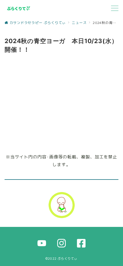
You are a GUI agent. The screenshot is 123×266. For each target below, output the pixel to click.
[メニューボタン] (114, 9)
